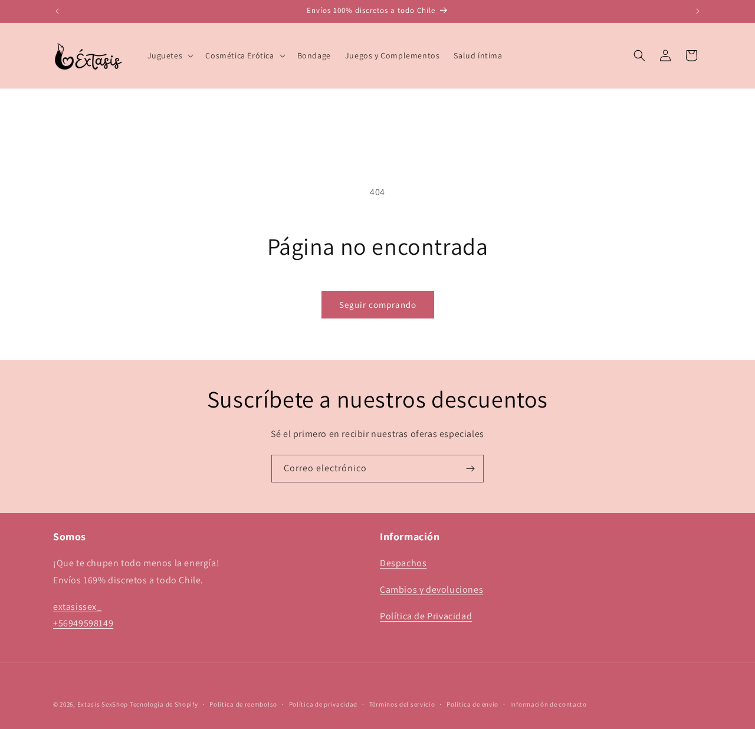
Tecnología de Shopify (164, 704)
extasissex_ (77, 606)
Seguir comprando (377, 304)
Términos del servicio (402, 704)
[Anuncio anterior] (57, 11)
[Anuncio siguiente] (698, 11)
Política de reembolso (243, 704)
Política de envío (472, 704)
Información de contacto (548, 704)
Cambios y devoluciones (431, 589)
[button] (169, 55)
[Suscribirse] (470, 468)
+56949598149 (83, 624)
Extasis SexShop (103, 704)
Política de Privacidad (426, 616)
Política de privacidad (323, 704)
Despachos (403, 563)
